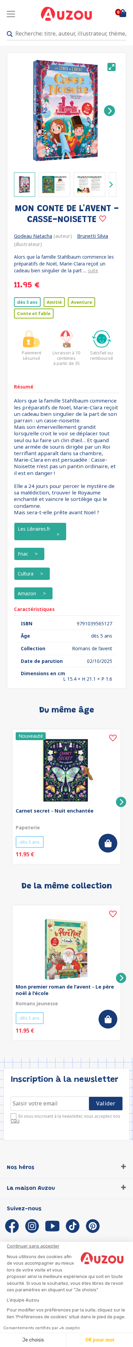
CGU (15, 1121)
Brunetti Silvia (92, 236)
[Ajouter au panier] (108, 843)
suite (93, 270)
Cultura (25, 573)
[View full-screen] (111, 67)
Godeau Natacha (33, 236)
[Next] (109, 111)
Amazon (27, 593)
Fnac (23, 553)
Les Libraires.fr (34, 529)
